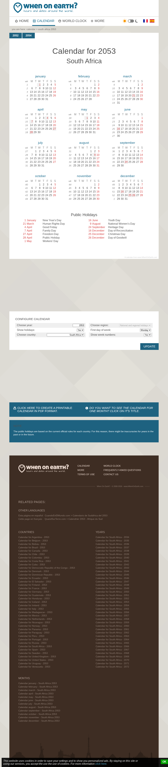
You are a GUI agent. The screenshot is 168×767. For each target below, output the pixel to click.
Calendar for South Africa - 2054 (112, 605)
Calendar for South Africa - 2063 (112, 636)
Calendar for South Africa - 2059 (112, 622)
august (84, 142)
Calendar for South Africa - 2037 (112, 547)
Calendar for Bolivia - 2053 (32, 544)
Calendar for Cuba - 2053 (31, 564)
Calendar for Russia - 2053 (32, 643)
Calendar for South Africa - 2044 (112, 571)
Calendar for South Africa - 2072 (112, 667)
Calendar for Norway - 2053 (32, 626)
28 (31, 132)
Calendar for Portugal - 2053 (33, 639)
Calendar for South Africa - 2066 (112, 646)
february (84, 76)
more (80, 470)
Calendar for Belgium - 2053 (33, 540)
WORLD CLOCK (74, 21)
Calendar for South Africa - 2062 (112, 632)
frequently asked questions (122, 470)
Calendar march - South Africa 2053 (37, 690)
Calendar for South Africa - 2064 (112, 639)
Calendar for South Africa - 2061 (112, 629)
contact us (111, 474)
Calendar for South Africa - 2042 (112, 564)
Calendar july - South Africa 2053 (35, 704)
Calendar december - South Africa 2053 (39, 721)
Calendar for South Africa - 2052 (112, 598)
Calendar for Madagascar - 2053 (35, 612)
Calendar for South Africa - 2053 (35, 646)
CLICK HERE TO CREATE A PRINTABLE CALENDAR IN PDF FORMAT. (44, 409)
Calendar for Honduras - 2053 (34, 598)
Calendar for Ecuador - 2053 (33, 578)
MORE (100, 21)
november (84, 176)
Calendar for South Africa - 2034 (112, 537)
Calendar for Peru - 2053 (31, 636)
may (84, 109)
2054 (29, 35)
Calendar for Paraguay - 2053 (33, 632)
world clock (112, 465)
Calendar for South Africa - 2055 (112, 609)
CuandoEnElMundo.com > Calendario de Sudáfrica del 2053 (76, 515)
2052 (16, 35)
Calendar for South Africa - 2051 (112, 595)
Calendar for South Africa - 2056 (112, 612)
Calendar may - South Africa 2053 (35, 697)
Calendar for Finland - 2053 (32, 585)
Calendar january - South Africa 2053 (37, 683)
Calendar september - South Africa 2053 (39, 710)
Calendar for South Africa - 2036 (112, 544)
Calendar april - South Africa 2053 (35, 693)
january (40, 76)
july (40, 142)
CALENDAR (45, 21)
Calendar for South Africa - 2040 (112, 557)
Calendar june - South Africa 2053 (35, 700)
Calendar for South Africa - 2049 (112, 588)
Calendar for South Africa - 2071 (112, 663)
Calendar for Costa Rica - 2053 (34, 561)
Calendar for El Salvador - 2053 (34, 581)
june (128, 109)
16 (118, 128)
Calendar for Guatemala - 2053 (34, 595)
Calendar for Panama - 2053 (33, 629)
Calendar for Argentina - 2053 (33, 537)
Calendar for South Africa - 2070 (112, 660)
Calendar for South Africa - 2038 (112, 551)
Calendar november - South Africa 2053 (39, 717)
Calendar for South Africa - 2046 (112, 578)
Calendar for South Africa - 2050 (112, 592)
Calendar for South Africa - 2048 (112, 585)
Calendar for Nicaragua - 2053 (34, 622)
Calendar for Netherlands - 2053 (35, 619)
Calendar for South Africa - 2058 (112, 619)
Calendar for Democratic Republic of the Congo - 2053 (46, 568)
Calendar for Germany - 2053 (33, 592)
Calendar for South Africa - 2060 (112, 626)
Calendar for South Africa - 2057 (112, 615)
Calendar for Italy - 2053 (31, 609)
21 (133, 95)
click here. (101, 763)
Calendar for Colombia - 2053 (33, 557)
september (127, 142)
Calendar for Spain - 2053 (31, 649)
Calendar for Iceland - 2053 (32, 602)
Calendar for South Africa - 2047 (112, 581)
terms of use (86, 474)
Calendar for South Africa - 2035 (112, 540)
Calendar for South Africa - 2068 (112, 653)
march (127, 76)
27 (54, 128)
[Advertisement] (84, 285)
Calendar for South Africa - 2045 (112, 575)
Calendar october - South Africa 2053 (37, 714)
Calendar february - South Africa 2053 (38, 687)
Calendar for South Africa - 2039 (112, 554)
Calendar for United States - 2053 (35, 660)
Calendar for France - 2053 (32, 588)
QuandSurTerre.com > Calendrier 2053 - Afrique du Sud (74, 519)
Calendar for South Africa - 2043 (112, 568)
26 (133, 195)
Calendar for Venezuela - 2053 (34, 667)
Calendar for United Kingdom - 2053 (37, 656)
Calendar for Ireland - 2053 (32, 605)
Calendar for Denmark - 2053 (33, 571)
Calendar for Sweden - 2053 (33, 653)
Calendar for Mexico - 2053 (32, 615)
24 (126, 162)
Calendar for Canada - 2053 (33, 551)
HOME (24, 21)
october (40, 176)
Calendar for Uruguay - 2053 (33, 663)
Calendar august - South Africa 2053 (37, 707)
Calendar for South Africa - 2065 (112, 643)
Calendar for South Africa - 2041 (112, 561)
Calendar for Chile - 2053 (31, 554)
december (127, 176)
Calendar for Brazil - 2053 (31, 547)
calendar (30, 29)
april (40, 109)
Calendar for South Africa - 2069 (112, 656)
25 (129, 195)
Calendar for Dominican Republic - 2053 (39, 575)
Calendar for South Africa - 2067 (112, 649)
